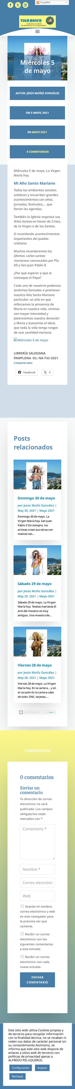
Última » (51, 712)
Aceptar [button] (42, 1068)
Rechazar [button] (17, 1076)
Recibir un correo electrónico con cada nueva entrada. (35, 962)
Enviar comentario (37, 979)
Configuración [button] (20, 1068)
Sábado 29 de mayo (35, 583)
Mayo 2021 (39, 132)
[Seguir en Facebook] (10, 5)
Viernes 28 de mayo (35, 665)
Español (45, 2)
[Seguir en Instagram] (25, 5)
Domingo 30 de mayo (36, 498)
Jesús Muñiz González (39, 505)
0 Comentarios (37, 152)
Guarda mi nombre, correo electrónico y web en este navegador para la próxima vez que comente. (37, 916)
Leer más (33, 1076)
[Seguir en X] (18, 5)
